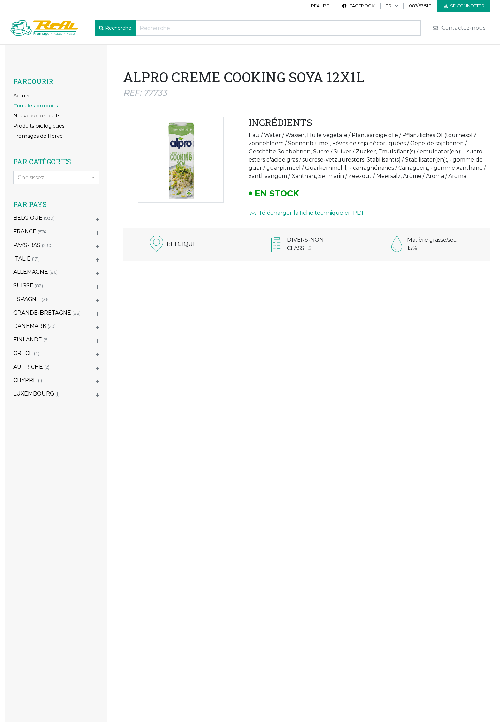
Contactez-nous (462, 28)
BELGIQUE (34, 218)
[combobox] (56, 177)
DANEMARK (34, 326)
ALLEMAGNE (35, 272)
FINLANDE (31, 339)
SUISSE (28, 285)
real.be (320, 6)
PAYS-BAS (33, 245)
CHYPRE (27, 380)
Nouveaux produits (36, 116)
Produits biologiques (38, 126)
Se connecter (466, 6)
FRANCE (30, 231)
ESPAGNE (31, 299)
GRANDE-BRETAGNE (47, 312)
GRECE (26, 353)
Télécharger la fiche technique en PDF (311, 212)
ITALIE (26, 258)
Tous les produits (35, 106)
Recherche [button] (118, 28)
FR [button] (388, 6)
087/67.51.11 (420, 6)
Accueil (22, 96)
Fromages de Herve (38, 136)
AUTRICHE (31, 367)
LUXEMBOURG (36, 393)
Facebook (361, 6)
